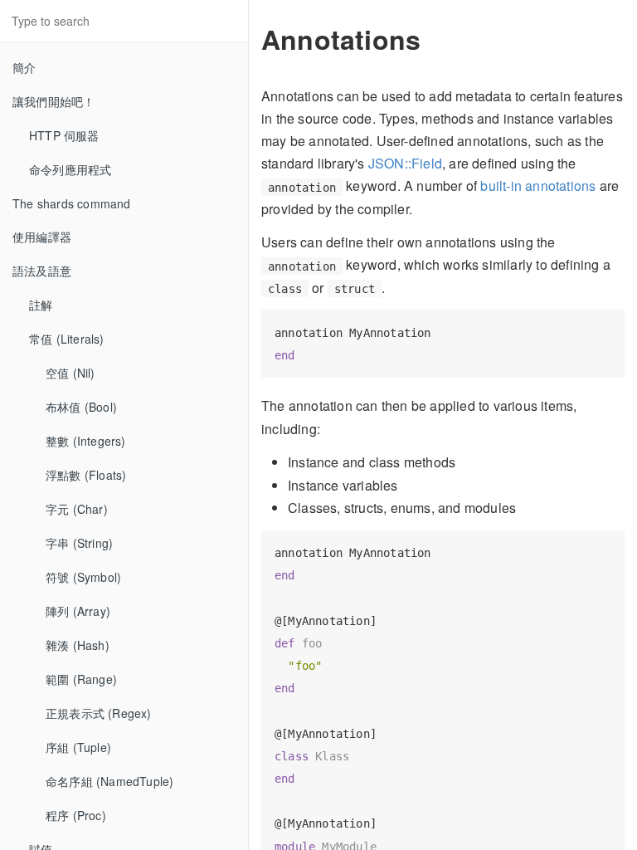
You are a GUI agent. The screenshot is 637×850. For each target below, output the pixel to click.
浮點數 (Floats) (86, 475)
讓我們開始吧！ (53, 101)
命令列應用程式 (70, 169)
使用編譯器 (41, 236)
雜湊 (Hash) (77, 645)
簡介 (24, 67)
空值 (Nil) (70, 372)
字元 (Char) (77, 509)
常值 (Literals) (67, 338)
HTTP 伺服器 (64, 135)
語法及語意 (41, 270)
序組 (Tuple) (78, 747)
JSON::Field (405, 163)
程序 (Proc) (76, 815)
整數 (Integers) (86, 440)
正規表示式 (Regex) (99, 713)
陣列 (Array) (78, 611)
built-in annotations (538, 185)
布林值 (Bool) (81, 406)
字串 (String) (79, 543)
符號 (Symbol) (83, 577)
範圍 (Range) (81, 679)
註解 (40, 304)
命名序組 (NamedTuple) (109, 781)
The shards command (71, 203)
